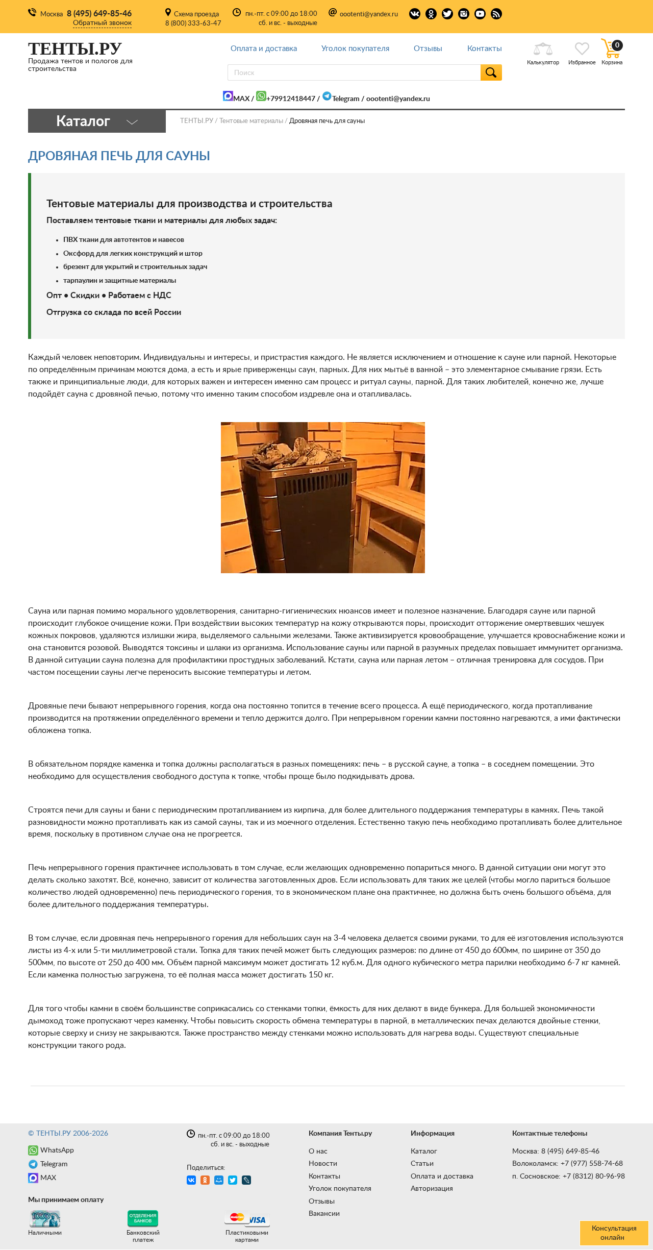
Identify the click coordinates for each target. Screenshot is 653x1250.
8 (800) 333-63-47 (193, 23)
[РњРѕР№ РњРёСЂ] (220, 1181)
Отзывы (428, 49)
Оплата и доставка (264, 49)
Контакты (484, 49)
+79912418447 (290, 99)
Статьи (422, 1163)
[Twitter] (234, 1181)
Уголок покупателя (355, 49)
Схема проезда (196, 14)
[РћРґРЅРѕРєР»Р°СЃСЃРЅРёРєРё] (206, 1181)
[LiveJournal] (248, 1181)
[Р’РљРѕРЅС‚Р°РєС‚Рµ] (192, 1181)
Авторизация (432, 1188)
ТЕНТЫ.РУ (196, 121)
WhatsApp (57, 1150)
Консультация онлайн (614, 1233)
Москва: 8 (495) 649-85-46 (555, 1151)
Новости (323, 1163)
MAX (241, 99)
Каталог (424, 1151)
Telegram (346, 99)
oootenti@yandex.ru (369, 14)
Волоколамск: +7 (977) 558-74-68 (567, 1163)
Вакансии (324, 1213)
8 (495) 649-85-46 (99, 14)
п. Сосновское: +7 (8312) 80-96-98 (568, 1176)
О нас (318, 1151)
